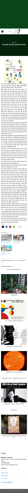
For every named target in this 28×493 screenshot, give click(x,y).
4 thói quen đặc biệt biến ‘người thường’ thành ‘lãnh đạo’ (14, 436)
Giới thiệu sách (5, 475)
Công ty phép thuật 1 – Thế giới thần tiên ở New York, (14, 378)
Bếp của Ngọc (4, 472)
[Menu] (2, 31)
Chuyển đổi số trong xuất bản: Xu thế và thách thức (5, 253)
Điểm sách (14, 42)
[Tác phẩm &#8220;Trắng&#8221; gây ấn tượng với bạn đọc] (6, 237)
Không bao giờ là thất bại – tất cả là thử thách (14, 403)
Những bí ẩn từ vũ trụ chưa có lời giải (14, 372)
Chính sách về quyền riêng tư (12, 490)
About (21, 490)
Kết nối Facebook (6, 482)
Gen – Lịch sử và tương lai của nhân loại (14, 320)
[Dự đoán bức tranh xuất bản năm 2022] (18, 237)
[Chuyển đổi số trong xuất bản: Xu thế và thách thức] (6, 248)
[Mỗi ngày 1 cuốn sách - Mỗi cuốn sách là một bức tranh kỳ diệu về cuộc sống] (14, 31)
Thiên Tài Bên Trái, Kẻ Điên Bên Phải (14, 346)
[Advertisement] (14, 14)
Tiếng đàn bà (14, 410)
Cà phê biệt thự (14, 295)
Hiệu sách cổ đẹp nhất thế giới (14, 269)
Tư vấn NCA (4, 478)
